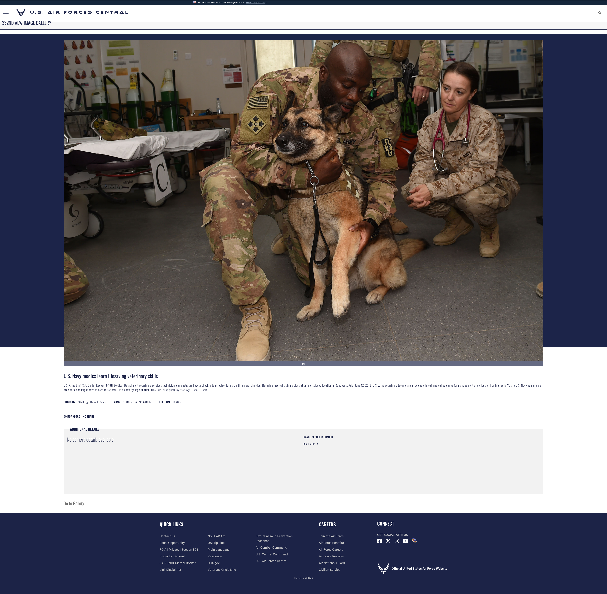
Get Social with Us (392, 535)
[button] (257, 2)
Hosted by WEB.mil (303, 578)
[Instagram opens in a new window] (397, 541)
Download (73, 416)
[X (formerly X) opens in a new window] (388, 541)
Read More (310, 444)
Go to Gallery (74, 503)
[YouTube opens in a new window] (405, 541)
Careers (327, 524)
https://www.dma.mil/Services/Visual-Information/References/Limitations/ (404, 455)
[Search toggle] (599, 12)
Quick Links (171, 524)
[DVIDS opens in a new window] (414, 540)
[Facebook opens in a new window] (379, 541)
